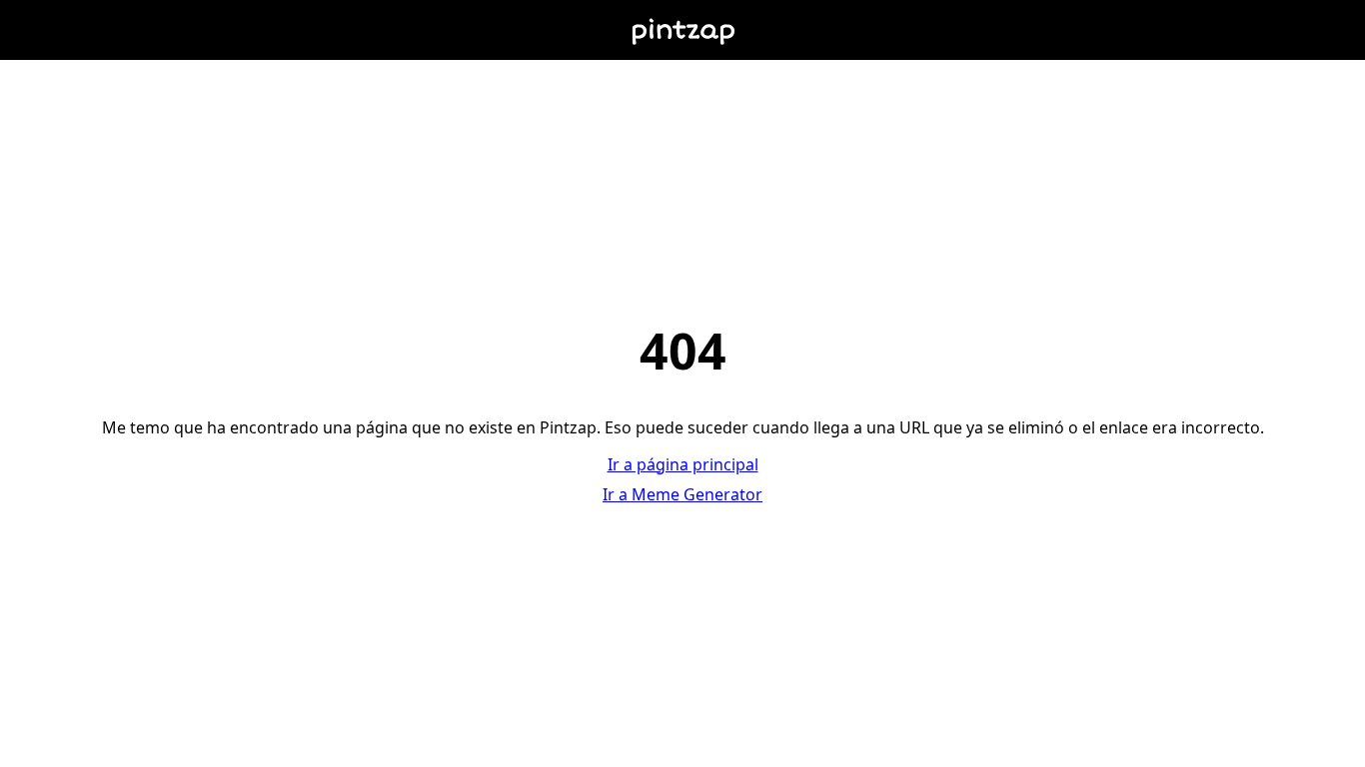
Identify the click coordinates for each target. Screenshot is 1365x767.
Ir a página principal (683, 464)
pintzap (683, 30)
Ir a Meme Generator (682, 494)
